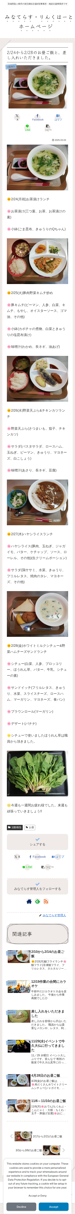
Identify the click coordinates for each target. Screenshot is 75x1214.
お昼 (31, 827)
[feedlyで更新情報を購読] (37, 901)
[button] (48, 128)
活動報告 (16, 827)
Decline (21, 1206)
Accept (53, 1206)
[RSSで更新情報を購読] (45, 901)
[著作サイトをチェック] (29, 901)
